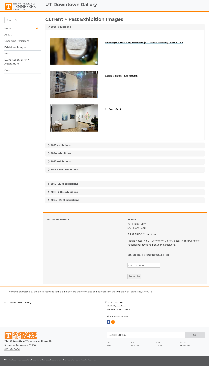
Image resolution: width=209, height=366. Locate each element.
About (8, 34)
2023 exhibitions (60, 161)
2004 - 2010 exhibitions (64, 200)
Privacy (183, 342)
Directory (135, 345)
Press (7, 53)
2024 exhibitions (60, 153)
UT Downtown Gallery (71, 4)
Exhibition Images (15, 47)
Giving (8, 70)
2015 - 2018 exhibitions (64, 184)
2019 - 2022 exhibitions (64, 169)
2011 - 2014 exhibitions (64, 192)
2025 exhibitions (60, 145)
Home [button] (7, 28)
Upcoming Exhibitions (16, 40)
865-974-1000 (12, 349)
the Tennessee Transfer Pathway (82, 360)
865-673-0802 (121, 316)
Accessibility (185, 345)
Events (109, 342)
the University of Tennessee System (42, 360)
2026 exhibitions (60, 27)
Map (108, 345)
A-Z (132, 342)
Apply (158, 342)
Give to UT (160, 345)
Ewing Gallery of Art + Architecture (16, 61)
